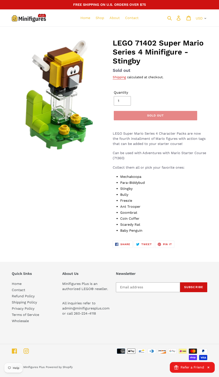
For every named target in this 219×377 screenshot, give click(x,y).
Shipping (119, 77)
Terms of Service (25, 315)
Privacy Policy (23, 308)
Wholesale (20, 321)
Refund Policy (23, 296)
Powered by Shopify (59, 367)
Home (17, 284)
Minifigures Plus (34, 367)
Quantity (121, 92)
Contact (18, 290)
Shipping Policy (24, 302)
